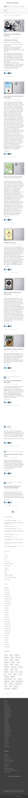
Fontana (11, 664)
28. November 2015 (8, 37)
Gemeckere (7, 561)
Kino (16, 671)
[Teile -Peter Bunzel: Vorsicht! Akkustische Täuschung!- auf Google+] (9, 73)
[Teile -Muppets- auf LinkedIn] (11, 442)
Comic (6, 554)
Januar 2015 (7, 621)
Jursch (12, 222)
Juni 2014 (6, 637)
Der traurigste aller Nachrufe (10, 528)
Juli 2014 (6, 635)
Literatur (18, 405)
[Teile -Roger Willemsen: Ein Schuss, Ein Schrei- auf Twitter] (7, 367)
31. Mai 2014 (7, 384)
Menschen (7, 570)
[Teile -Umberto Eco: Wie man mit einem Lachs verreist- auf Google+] (9, 473)
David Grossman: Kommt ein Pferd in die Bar (13, 542)
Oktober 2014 (7, 628)
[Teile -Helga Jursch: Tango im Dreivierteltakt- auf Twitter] (7, 219)
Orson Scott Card (7, 678)
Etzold (18, 662)
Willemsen (16, 686)
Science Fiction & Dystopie (10, 577)
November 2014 (8, 626)
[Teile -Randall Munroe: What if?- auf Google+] (9, 269)
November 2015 (8, 598)
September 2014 (8, 630)
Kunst (10, 674)
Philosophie (6, 681)
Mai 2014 (6, 639)
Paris (15, 678)
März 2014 (7, 644)
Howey (11, 669)
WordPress (14, 688)
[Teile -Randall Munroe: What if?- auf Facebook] (5, 269)
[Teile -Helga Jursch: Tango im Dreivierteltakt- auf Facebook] (5, 219)
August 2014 (7, 633)
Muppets (9, 426)
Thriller (5, 686)
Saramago (11, 683)
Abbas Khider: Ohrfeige (9, 534)
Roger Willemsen (8, 536)
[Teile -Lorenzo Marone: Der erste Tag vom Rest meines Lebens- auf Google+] (9, 153)
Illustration (6, 671)
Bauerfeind (10, 505)
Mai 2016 (6, 587)
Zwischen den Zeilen (7, 15)
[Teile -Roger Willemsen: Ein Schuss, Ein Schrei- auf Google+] (9, 367)
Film (15, 428)
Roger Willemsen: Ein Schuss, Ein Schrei (13, 349)
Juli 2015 (6, 608)
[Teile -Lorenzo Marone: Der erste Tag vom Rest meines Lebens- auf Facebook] (5, 153)
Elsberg (16, 659)
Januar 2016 (7, 594)
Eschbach (13, 662)
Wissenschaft (20, 244)
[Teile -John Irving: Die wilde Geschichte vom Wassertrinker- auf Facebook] (5, 402)
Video (19, 445)
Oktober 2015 (7, 601)
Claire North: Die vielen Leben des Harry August (14, 530)
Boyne (12, 657)
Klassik (20, 671)
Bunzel (9, 76)
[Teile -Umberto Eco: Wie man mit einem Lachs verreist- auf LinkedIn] (11, 473)
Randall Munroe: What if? (10, 242)
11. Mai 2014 (7, 457)
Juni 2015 (6, 610)
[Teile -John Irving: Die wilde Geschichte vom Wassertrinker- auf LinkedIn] (11, 402)
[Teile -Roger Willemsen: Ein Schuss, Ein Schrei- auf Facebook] (5, 367)
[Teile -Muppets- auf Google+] (9, 442)
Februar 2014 (7, 646)
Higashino (20, 667)
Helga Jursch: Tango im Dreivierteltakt (13, 177)
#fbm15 (5, 655)
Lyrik (14, 76)
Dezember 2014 (8, 623)
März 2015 (7, 617)
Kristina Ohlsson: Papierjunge (10, 520)
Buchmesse (18, 657)
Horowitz (6, 669)
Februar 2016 (7, 592)
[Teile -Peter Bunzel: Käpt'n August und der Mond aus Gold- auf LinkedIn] (11, 326)
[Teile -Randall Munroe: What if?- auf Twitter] (7, 269)
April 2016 (7, 589)
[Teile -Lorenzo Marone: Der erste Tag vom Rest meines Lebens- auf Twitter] (7, 153)
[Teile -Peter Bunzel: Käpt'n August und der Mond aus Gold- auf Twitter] (7, 326)
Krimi (5, 674)
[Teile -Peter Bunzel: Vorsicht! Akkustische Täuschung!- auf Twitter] (7, 73)
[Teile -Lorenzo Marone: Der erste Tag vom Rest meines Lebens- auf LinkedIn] (11, 153)
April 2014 (7, 642)
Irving (16, 405)
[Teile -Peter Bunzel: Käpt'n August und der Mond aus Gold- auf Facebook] (5, 326)
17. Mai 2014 (10, 428)
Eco (9, 476)
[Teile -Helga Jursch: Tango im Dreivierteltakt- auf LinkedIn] (11, 219)
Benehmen (6, 657)
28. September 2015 (8, 178)
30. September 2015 (8, 99)
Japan (12, 671)
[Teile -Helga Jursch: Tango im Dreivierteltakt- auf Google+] (9, 219)
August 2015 (7, 605)
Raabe (12, 681)
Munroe (12, 272)
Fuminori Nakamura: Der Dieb (10, 546)
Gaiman (16, 664)
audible (11, 655)
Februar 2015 (7, 619)
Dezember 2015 (8, 596)
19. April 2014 (7, 489)
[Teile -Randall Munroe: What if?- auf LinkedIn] (11, 269)
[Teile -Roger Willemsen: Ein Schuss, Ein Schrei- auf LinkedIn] (11, 367)
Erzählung (12, 329)
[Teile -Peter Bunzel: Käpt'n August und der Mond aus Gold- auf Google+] (9, 326)
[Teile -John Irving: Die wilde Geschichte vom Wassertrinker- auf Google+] (9, 402)
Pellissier (19, 678)
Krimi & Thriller (8, 565)
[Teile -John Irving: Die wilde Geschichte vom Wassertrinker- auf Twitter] (7, 402)
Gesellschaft (13, 667)
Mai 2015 (6, 612)
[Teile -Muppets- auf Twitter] (7, 442)
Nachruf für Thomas (9, 526)
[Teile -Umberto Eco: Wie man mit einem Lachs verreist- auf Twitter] (7, 473)
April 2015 (7, 614)
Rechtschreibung (19, 681)
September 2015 (8, 603)
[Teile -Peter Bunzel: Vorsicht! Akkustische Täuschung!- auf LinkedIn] (11, 73)
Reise (15, 222)
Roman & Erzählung (16, 37)
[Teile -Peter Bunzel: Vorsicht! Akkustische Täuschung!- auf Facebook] (5, 73)
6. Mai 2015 (7, 244)
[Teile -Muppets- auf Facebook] (5, 442)
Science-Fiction (18, 683)
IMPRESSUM (18, 796)
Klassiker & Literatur (9, 563)
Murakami (13, 676)
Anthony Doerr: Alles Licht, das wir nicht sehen (14, 539)
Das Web (9, 445)
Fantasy (6, 664)
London (20, 674)
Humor (12, 76)
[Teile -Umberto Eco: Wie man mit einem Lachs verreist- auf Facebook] (5, 473)
